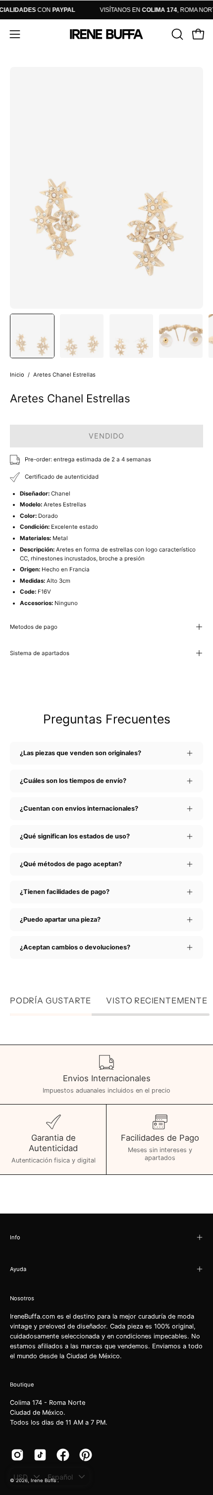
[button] (176, 34)
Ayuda (18, 1269)
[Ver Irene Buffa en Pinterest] (85, 1454)
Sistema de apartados (39, 653)
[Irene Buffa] (106, 34)
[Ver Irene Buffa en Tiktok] (40, 1454)
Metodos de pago (33, 626)
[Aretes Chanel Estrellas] (32, 336)
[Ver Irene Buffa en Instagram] (17, 1454)
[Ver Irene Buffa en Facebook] (62, 1454)
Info (15, 1237)
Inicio (17, 374)
